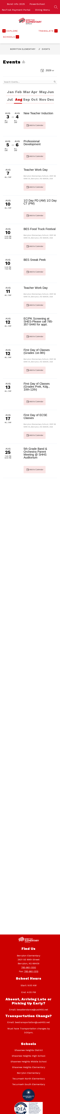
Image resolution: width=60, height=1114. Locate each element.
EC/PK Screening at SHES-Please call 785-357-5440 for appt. (38, 321)
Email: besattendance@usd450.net (28, 1009)
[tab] (10, 92)
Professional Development (32, 143)
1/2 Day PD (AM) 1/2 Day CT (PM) (40, 202)
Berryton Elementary (22, 49)
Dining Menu (42, 9)
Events (46, 49)
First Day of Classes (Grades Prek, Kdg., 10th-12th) (37, 386)
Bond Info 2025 (16, 4)
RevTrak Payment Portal (16, 9)
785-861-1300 (28, 967)
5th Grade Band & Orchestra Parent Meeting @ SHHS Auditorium (35, 453)
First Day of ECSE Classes (35, 416)
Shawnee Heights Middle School (29, 1061)
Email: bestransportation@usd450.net (28, 1022)
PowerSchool (37, 4)
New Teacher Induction (38, 113)
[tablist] (30, 92)
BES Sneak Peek (35, 259)
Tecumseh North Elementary (28, 1078)
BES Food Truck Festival (39, 228)
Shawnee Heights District (29, 1050)
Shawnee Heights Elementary (28, 1067)
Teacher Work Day (36, 169)
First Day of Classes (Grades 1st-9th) (37, 351)
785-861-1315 (31, 971)
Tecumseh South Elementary (28, 1084)
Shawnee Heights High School (28, 1055)
